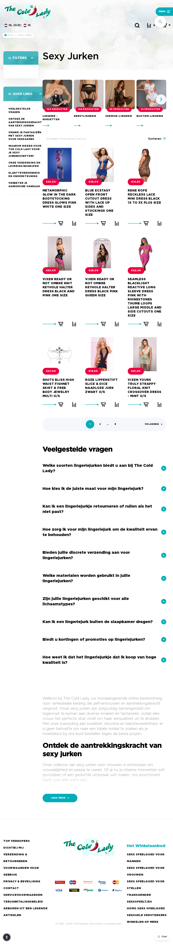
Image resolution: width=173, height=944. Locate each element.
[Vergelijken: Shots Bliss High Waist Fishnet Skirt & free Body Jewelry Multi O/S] (74, 404)
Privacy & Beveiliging (21, 881)
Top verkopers (16, 841)
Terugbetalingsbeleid (23, 902)
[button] (150, 11)
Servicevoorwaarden (22, 895)
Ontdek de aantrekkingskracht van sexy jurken (25, 122)
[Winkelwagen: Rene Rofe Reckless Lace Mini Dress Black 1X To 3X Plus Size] (146, 223)
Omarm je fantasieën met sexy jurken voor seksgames (24, 135)
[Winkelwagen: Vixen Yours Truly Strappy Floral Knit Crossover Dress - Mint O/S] (146, 404)
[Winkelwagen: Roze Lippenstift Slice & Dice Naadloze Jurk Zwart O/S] (103, 404)
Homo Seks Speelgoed (146, 908)
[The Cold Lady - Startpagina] (65, 11)
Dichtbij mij (13, 848)
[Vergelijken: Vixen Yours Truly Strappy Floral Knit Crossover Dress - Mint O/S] (159, 404)
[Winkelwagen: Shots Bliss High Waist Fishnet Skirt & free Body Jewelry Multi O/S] (60, 404)
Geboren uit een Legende (25, 908)
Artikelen (12, 915)
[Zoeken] (137, 25)
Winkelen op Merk (143, 922)
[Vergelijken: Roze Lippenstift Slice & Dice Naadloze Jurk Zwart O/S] (116, 404)
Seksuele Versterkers (147, 915)
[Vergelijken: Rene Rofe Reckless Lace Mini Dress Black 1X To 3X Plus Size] (159, 223)
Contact (11, 888)
